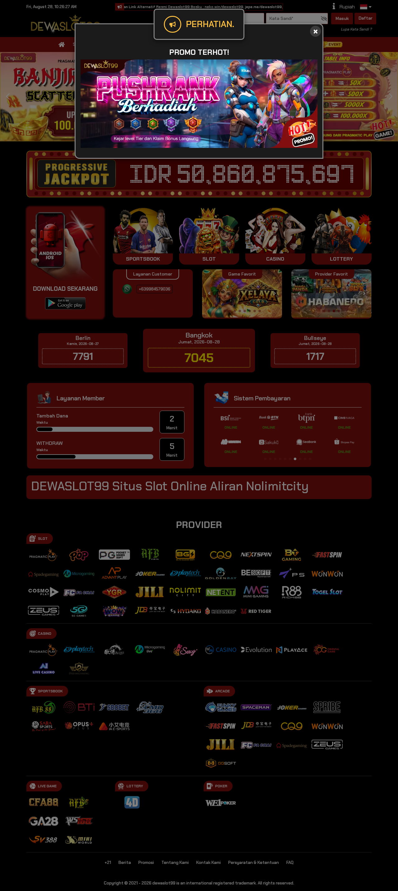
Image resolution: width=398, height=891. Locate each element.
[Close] (315, 31)
